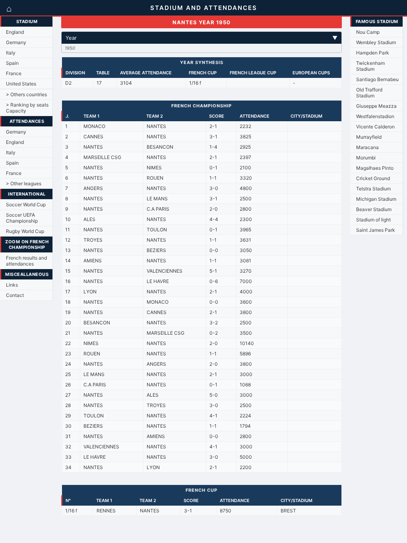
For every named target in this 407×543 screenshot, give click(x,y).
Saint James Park (375, 230)
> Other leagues (23, 183)
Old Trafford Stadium (369, 93)
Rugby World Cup (25, 231)
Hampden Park (372, 53)
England (15, 32)
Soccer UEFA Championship (22, 218)
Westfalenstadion (375, 116)
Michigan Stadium (376, 199)
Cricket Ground (373, 178)
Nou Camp (368, 32)
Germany (16, 42)
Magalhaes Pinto (374, 168)
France (13, 73)
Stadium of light (373, 220)
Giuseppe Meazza (376, 106)
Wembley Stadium (376, 42)
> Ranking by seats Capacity (27, 108)
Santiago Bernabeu (377, 79)
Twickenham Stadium (370, 66)
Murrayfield (369, 137)
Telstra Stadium (373, 189)
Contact (15, 295)
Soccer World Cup (26, 205)
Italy (11, 53)
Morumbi (366, 158)
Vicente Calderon (375, 127)
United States (21, 84)
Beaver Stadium (373, 209)
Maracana (367, 147)
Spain (12, 63)
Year (202, 38)
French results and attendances (26, 261)
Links (12, 285)
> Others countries (26, 94)
